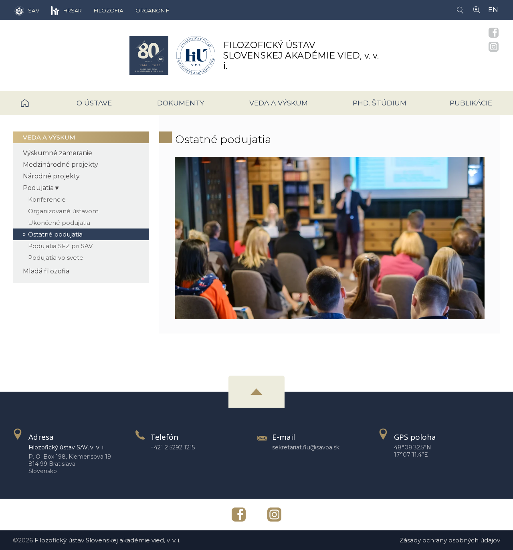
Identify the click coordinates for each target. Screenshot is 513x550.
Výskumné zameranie (57, 153)
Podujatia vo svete (55, 257)
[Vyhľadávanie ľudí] (477, 9)
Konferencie (47, 199)
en (493, 10)
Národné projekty (51, 176)
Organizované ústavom (63, 211)
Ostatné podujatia (55, 234)
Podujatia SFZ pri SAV (60, 246)
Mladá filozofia (46, 271)
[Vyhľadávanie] (462, 9)
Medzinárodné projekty (60, 164)
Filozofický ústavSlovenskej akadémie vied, (301, 55)
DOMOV (37, 103)
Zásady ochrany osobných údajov (450, 540)
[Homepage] (148, 55)
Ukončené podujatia (59, 222)
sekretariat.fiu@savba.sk (305, 447)
